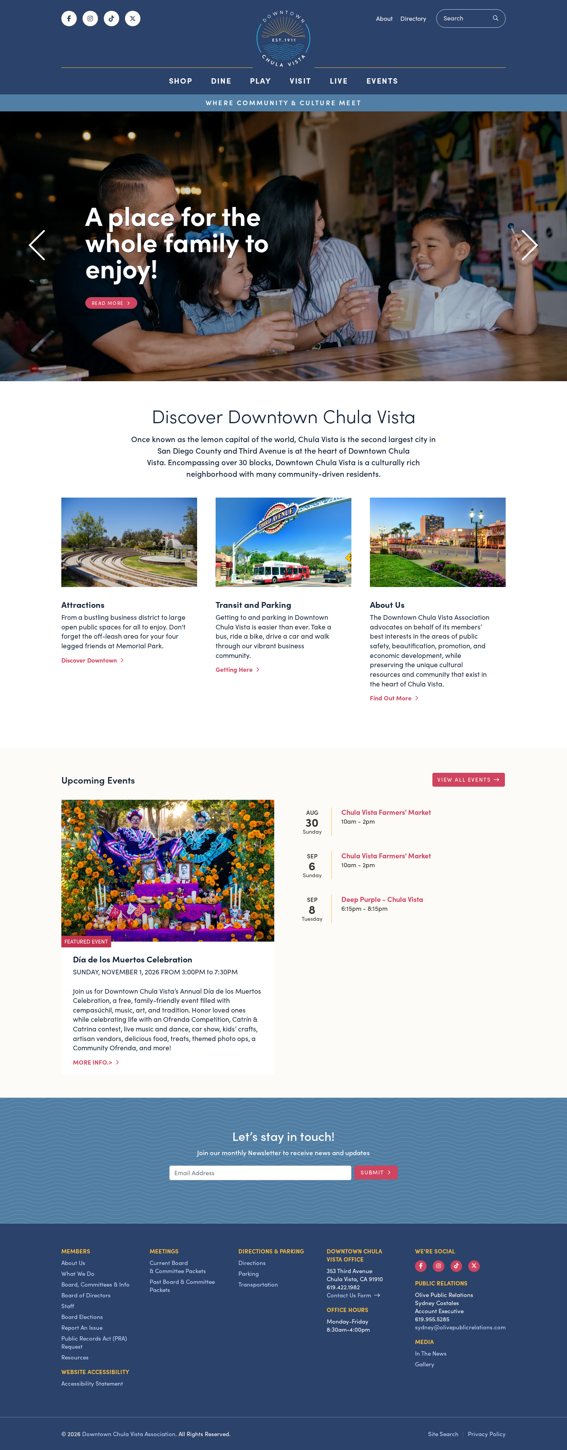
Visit (301, 80)
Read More (108, 303)
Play (260, 80)
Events (382, 80)
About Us (73, 1263)
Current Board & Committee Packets (178, 1267)
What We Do (77, 1273)
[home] (283, 38)
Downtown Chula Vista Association (129, 1434)
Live (339, 80)
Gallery (424, 1364)
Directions (252, 1263)
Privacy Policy (487, 1434)
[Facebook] (69, 18)
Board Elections (82, 1316)
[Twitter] (132, 18)
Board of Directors (86, 1295)
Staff (67, 1306)
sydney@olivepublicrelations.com (460, 1327)
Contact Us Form (349, 1295)
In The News (431, 1353)
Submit (372, 1172)
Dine (221, 80)
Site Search (443, 1434)
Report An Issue (82, 1327)
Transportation (258, 1284)
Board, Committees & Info (95, 1284)
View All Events (464, 779)
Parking (248, 1273)
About (384, 18)
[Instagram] (90, 18)
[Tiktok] (111, 18)
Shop (181, 80)
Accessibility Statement (92, 1383)
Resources (75, 1357)
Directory (413, 18)
